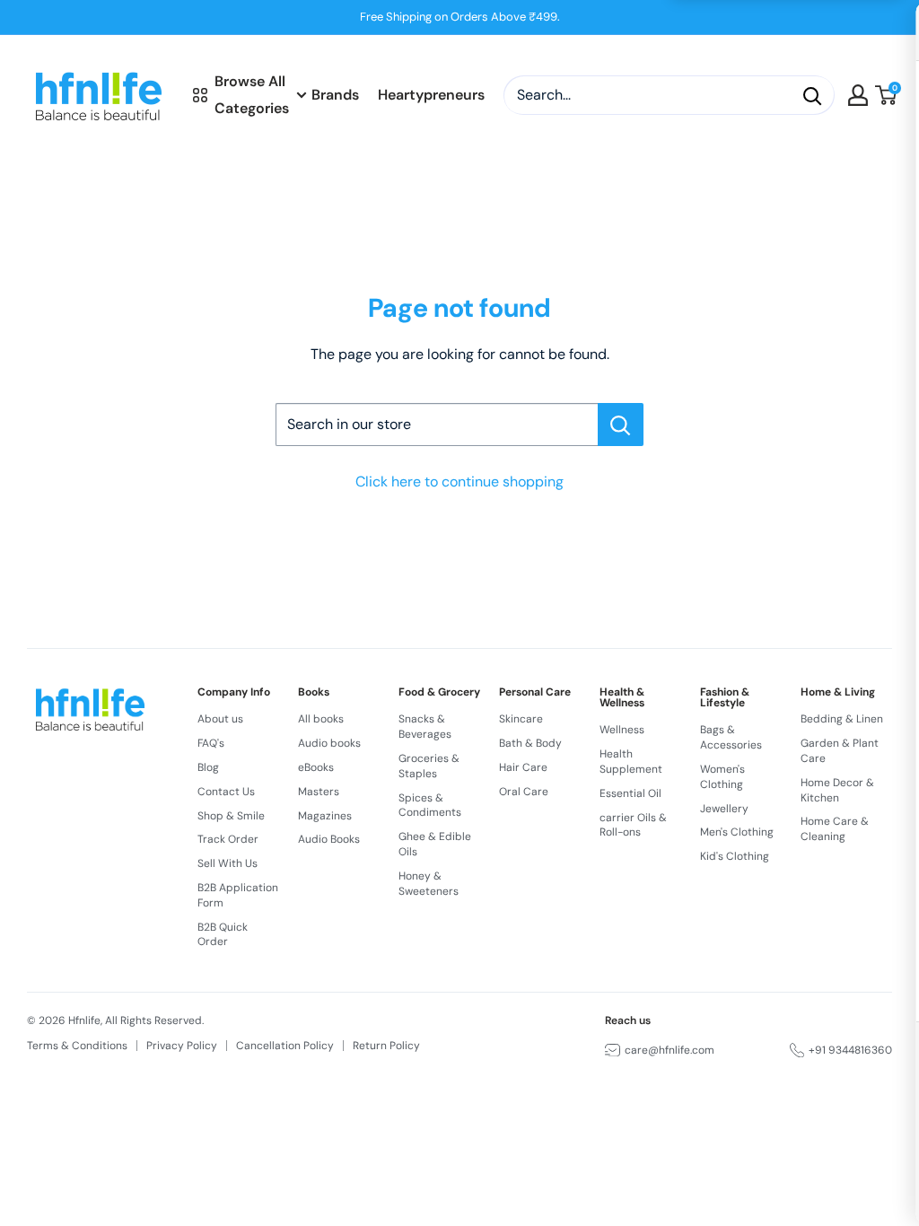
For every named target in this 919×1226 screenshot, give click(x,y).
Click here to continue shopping (459, 481)
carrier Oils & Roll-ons (633, 825)
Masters (318, 791)
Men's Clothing (737, 832)
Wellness (622, 729)
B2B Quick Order (222, 935)
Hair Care (523, 767)
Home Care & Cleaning (835, 829)
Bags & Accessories (731, 737)
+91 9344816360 (850, 1050)
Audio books (329, 743)
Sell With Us (227, 863)
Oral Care (523, 791)
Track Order (227, 839)
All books (321, 719)
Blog (208, 767)
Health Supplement (631, 761)
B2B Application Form (237, 895)
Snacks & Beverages (424, 726)
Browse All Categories (251, 95)
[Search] (812, 95)
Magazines (325, 816)
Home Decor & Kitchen (837, 790)
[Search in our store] (620, 424)
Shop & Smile (231, 816)
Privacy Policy (181, 1045)
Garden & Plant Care (840, 751)
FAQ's (210, 743)
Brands (335, 94)
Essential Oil (630, 793)
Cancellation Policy (285, 1045)
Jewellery (724, 808)
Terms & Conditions (77, 1045)
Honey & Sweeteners (428, 883)
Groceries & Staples (429, 766)
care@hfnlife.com (669, 1050)
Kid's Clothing (734, 856)
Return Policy (386, 1045)
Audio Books (329, 839)
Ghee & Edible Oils (434, 844)
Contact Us (226, 791)
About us (220, 719)
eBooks (316, 767)
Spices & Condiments (429, 805)
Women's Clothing (722, 777)
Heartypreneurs (431, 94)
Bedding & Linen (842, 719)
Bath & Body (530, 743)
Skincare (521, 719)
